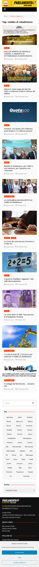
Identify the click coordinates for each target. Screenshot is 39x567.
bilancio (30, 421)
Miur (31, 451)
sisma (30, 463)
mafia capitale (11, 451)
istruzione (9, 442)
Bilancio (7, 238)
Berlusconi (19, 421)
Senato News (9, 59)
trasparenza (20, 472)
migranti (22, 451)
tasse (30, 468)
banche (9, 421)
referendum (29, 455)
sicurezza (20, 463)
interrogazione (27, 438)
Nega (19, 557)
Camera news (10, 96)
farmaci (29, 430)
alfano (20, 417)
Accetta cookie (19, 552)
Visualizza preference (19, 562)
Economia (29, 425)
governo (19, 434)
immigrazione (12, 438)
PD (7, 455)
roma (15, 459)
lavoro (20, 442)
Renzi (7, 459)
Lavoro (7, 48)
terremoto (9, 472)
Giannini (9, 434)
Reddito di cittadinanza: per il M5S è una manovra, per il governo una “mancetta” (18, 168)
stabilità (9, 468)
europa (19, 430)
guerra (30, 434)
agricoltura (10, 417)
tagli (20, 468)
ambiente (29, 417)
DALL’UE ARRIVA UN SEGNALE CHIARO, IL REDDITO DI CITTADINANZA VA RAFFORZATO (18, 54)
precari (14, 455)
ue (11, 476)
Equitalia (9, 430)
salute (23, 459)
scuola (9, 463)
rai (21, 455)
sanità (31, 459)
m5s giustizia (29, 446)
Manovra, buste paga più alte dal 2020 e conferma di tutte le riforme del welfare (19, 91)
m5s (7, 446)
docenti (18, 425)
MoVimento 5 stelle (8, 526)
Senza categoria (9, 196)
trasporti (30, 472)
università (26, 476)
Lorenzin (29, 442)
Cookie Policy (6, 512)
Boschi (9, 425)
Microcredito (6, 531)
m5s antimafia (17, 446)
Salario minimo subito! (9, 528)
